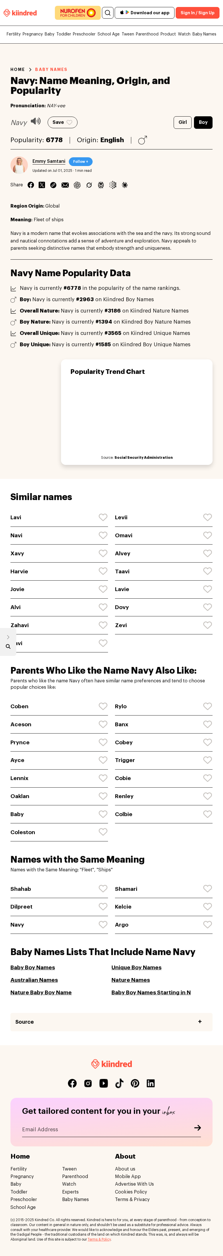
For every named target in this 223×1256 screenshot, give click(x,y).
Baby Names (204, 34)
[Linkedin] (53, 185)
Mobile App (128, 1176)
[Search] (108, 13)
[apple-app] (122, 13)
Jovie (17, 589)
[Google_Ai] (112, 185)
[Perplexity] (101, 185)
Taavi (122, 571)
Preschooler (84, 34)
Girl (183, 122)
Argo (121, 924)
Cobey (124, 742)
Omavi (123, 535)
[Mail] (65, 185)
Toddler (63, 34)
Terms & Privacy (132, 1199)
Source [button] (24, 1022)
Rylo (121, 706)
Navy (17, 924)
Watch (184, 34)
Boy (203, 122)
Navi (16, 535)
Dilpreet (21, 906)
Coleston (22, 832)
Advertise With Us (134, 1184)
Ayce (17, 760)
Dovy (122, 607)
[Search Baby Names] (8, 648)
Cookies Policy (131, 1192)
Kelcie (123, 906)
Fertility (14, 34)
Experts (70, 1192)
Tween (128, 34)
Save (58, 122)
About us (125, 1169)
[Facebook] (31, 185)
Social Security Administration (143, 457)
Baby (49, 34)
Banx (121, 724)
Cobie (123, 778)
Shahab (20, 889)
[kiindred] (20, 12)
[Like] (103, 517)
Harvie (19, 571)
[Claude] (124, 185)
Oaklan (19, 796)
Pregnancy (33, 34)
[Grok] (89, 185)
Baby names (51, 69)
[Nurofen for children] (78, 13)
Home (17, 69)
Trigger (125, 760)
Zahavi (19, 625)
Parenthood (147, 34)
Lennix (19, 778)
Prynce (20, 742)
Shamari (126, 889)
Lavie (122, 589)
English (112, 140)
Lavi (15, 517)
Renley (124, 796)
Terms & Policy (99, 1239)
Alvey (122, 553)
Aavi (16, 643)
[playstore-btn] (127, 12)
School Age (109, 34)
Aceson (20, 724)
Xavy (17, 553)
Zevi (121, 625)
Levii (121, 517)
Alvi (15, 607)
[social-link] (72, 1083)
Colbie (123, 814)
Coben (19, 706)
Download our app (150, 13)
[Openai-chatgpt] (77, 185)
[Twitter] (42, 185)
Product (168, 34)
